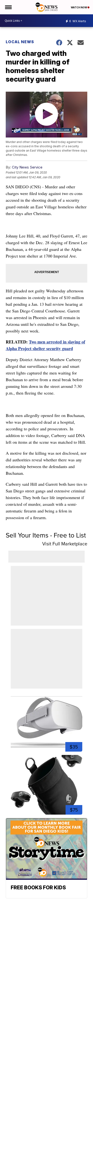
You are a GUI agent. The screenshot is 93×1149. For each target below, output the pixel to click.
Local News (20, 41)
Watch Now (79, 7)
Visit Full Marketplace (64, 543)
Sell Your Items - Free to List (46, 535)
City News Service (27, 167)
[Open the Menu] (8, 7)
